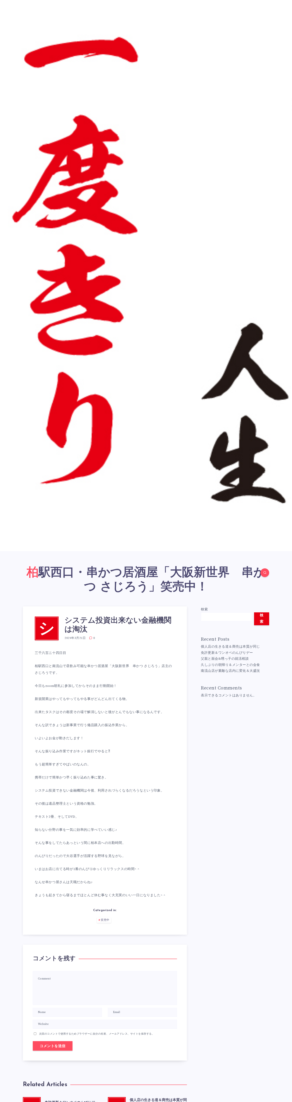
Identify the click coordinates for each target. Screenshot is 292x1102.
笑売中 (105, 920)
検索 (204, 609)
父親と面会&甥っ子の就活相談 (225, 659)
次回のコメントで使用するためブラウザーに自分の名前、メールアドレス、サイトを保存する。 (97, 1033)
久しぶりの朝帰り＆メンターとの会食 (230, 665)
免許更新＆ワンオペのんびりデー (227, 653)
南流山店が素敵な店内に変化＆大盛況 (230, 671)
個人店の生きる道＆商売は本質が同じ (230, 646)
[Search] (264, 572)
